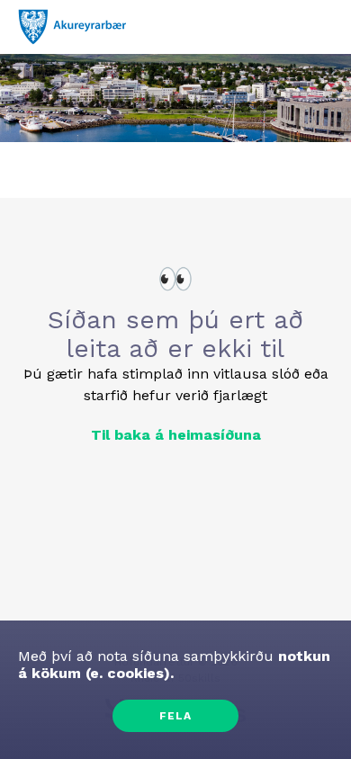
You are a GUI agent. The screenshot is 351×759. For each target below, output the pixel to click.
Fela (175, 716)
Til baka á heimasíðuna (176, 434)
